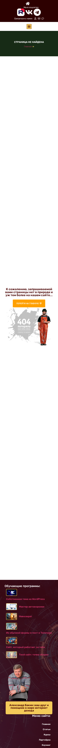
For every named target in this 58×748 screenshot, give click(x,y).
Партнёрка (44, 740)
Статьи (46, 729)
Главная (28, 46)
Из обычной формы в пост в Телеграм (29, 632)
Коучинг (46, 745)
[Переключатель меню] (29, 26)
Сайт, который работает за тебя (25, 647)
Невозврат (25, 616)
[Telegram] (37, 12)
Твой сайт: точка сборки (33, 654)
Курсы (47, 734)
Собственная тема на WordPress (25, 599)
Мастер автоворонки (31, 606)
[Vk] (29, 12)
